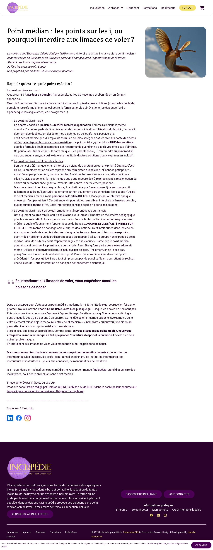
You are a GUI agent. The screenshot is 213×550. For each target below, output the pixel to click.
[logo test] (18, 8)
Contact (11, 536)
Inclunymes (12, 532)
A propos (26, 532)
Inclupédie (100, 369)
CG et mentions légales (186, 509)
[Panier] (202, 8)
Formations (55, 532)
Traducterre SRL (131, 532)
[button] (122, 7)
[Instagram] (165, 515)
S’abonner (41, 532)
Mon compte (160, 509)
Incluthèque (71, 532)
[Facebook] (151, 515)
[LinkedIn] (158, 515)
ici (30, 408)
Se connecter (139, 509)
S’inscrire (121, 509)
